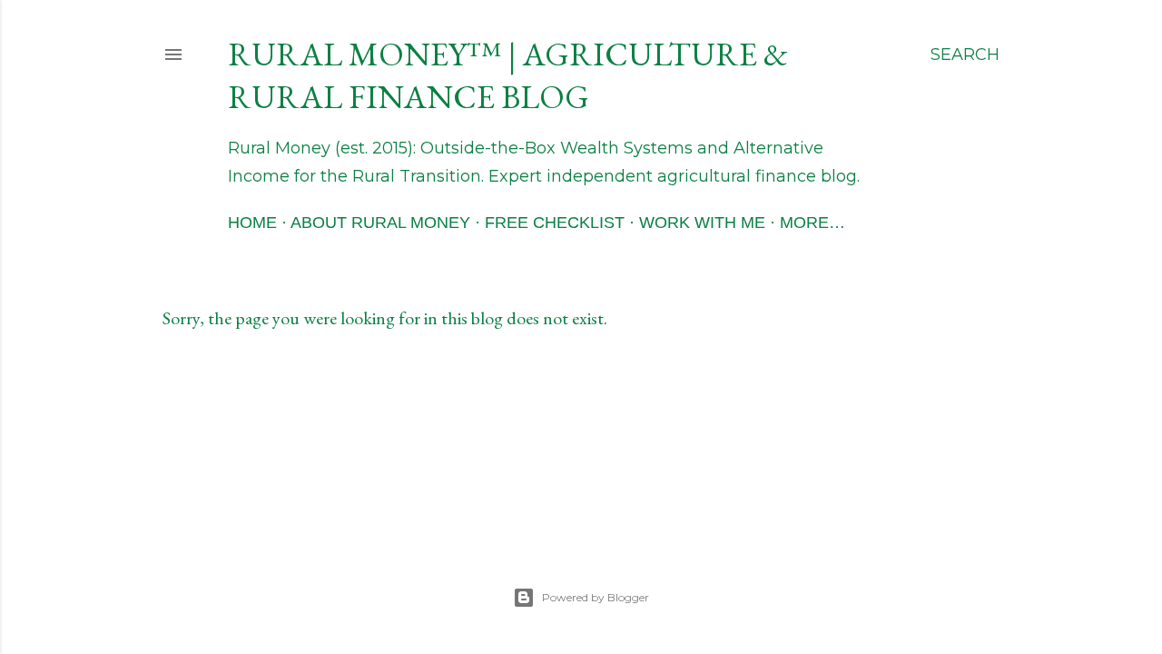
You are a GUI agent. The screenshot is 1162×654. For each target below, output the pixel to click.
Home (252, 222)
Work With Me (702, 222)
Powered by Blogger (595, 597)
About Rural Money (380, 222)
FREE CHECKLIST (555, 222)
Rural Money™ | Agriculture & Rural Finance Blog (508, 75)
